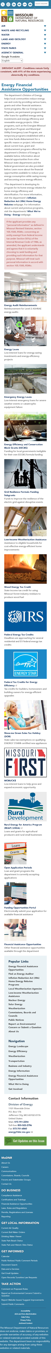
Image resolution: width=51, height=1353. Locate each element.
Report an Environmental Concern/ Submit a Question (21, 1294)
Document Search (9, 1265)
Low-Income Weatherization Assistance (25, 539)
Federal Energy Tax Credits (18, 634)
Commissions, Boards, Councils (15, 1175)
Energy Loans (11, 349)
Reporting (5, 1216)
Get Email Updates (9, 1273)
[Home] (22, 22)
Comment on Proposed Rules (14, 1289)
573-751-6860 (20, 1128)
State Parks (8, 48)
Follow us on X (3, 4)
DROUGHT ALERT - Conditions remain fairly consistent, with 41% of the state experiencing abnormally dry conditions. (25, 72)
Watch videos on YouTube (19, 4)
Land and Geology (13, 39)
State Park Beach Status (12, 1240)
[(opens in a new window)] (25, 664)
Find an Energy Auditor (21, 973)
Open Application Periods (18, 867)
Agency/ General (12, 52)
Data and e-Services (10, 1269)
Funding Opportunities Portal (20, 907)
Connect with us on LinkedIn (14, 4)
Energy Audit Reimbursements (20, 305)
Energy (6, 43)
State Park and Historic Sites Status (17, 1245)
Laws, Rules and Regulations (14, 1208)
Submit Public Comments (12, 1304)
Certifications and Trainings (13, 1199)
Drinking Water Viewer (11, 1236)
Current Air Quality (9, 1228)
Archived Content (25, 1323)
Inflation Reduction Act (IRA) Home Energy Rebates (22, 201)
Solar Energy (15, 1004)
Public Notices (16, 1020)
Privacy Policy (25, 1320)
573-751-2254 (21, 1121)
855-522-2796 (25, 1125)
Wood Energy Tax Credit (17, 587)
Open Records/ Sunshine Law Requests (19, 1277)
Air (3, 26)
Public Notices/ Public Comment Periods (19, 1260)
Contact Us (6, 1184)
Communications (8, 1171)
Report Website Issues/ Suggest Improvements (22, 1300)
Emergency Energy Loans (18, 397)
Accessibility (25, 1311)
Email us (30, 4)
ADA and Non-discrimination (25, 1314)
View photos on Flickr (25, 4)
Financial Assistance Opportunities (22, 944)
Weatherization (16, 1008)
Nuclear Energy (16, 1000)
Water (5, 34)
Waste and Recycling (15, 30)
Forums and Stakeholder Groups (16, 1179)
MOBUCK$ (10, 780)
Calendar (5, 1256)
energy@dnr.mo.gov (19, 1132)
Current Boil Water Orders (13, 1232)
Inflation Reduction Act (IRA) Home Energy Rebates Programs (23, 981)
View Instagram (8, 4)
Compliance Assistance (11, 1195)
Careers (4, 1167)
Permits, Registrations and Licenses (17, 1212)
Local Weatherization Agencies (25, 988)
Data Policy (25, 1317)
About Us (13, 1031)
